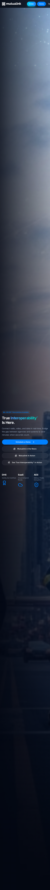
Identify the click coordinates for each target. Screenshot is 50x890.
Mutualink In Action (27, 456)
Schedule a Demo (23, 442)
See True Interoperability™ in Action (27, 462)
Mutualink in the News (27, 449)
